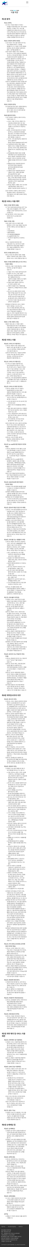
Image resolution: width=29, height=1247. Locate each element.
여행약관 (20, 1226)
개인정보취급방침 (12, 1226)
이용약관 (3, 1226)
